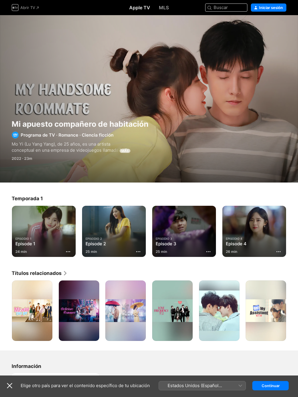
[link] (40, 273)
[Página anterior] (6, 230)
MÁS (125, 151)
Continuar (271, 385)
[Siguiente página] (292, 230)
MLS (164, 7)
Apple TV (139, 7)
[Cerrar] (9, 385)
